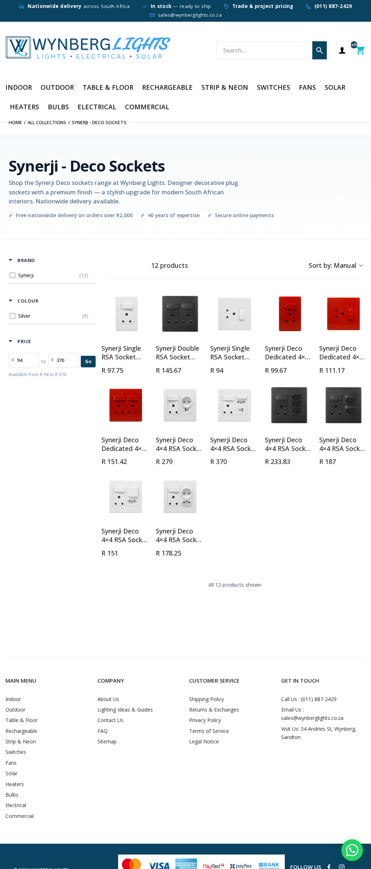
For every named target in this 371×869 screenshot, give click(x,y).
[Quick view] (143, 331)
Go (88, 361)
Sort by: (332, 265)
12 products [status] (169, 265)
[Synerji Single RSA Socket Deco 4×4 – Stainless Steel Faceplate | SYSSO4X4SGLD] (234, 314)
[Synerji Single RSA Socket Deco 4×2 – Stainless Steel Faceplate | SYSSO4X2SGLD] (125, 314)
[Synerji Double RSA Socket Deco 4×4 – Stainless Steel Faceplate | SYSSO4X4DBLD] (180, 314)
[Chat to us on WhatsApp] (352, 850)
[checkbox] (51, 275)
